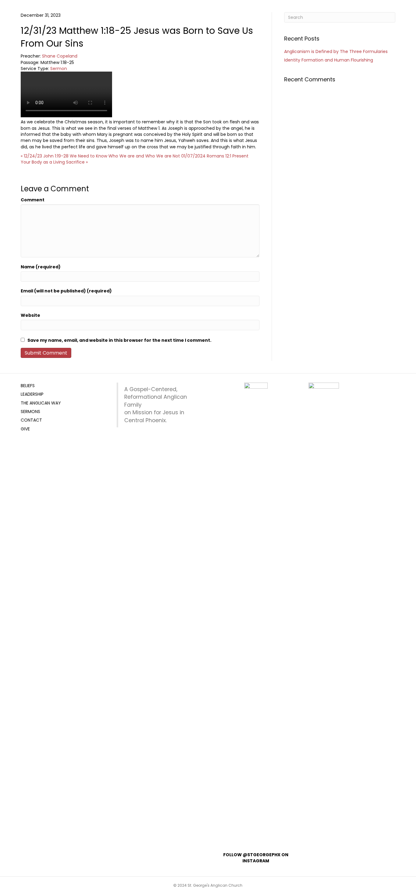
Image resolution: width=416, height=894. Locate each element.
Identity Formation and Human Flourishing (328, 60)
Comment (32, 200)
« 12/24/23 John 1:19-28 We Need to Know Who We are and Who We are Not (100, 156)
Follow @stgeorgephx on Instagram (255, 858)
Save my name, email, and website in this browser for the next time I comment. (119, 340)
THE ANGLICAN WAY (41, 403)
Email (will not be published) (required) (66, 291)
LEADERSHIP (32, 394)
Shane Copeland (59, 56)
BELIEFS (28, 386)
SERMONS (30, 411)
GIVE (25, 429)
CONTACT (31, 420)
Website (30, 315)
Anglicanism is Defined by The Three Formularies (336, 51)
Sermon (58, 68)
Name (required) (41, 267)
